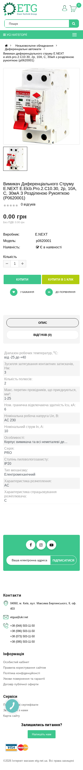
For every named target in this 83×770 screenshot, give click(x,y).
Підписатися (63, 560)
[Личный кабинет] (64, 8)
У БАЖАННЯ (27, 292)
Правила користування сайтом (24, 667)
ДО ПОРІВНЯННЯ (65, 292)
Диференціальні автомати (23, 49)
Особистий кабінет (16, 662)
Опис (42, 322)
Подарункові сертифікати (20, 704)
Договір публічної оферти (21, 684)
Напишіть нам (41, 734)
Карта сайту (11, 715)
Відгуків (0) (42, 335)
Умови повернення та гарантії (24, 678)
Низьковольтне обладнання (34, 45)
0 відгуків (28, 204)
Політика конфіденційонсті (21, 673)
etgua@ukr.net (19, 617)
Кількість (10, 257)
